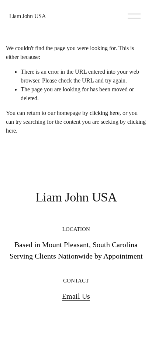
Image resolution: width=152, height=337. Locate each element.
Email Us (76, 296)
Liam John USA (27, 16)
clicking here (105, 113)
